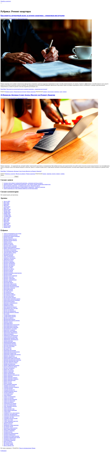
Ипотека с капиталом (9, 278)
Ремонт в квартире (8, 372)
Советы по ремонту (9, 402)
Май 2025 (6, 205)
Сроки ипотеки (8, 407)
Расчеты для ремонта (9, 368)
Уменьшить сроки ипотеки (10, 428)
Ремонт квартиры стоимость (11, 379)
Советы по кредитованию (10, 399)
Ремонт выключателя (9, 373)
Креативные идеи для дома (11, 308)
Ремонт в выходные (9, 370)
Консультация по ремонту (10, 307)
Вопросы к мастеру (10, 173)
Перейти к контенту (6, 1)
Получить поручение (9, 346)
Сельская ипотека (8, 388)
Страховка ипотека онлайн (11, 418)
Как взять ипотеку (8, 290)
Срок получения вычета (10, 404)
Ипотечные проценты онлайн (11, 286)
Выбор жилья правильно (10, 247)
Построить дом (7, 349)
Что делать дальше (8, 444)
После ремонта (7, 347)
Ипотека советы (8, 281)
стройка (62, 173)
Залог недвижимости (9, 256)
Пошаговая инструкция (20, 91)
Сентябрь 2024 (7, 216)
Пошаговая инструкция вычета (12, 351)
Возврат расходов (8, 243)
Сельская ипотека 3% (9, 389)
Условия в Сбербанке (9, 430)
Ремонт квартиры (31, 91)
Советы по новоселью (9, 400)
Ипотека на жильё (8, 270)
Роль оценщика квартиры (10, 384)
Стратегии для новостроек (10, 414)
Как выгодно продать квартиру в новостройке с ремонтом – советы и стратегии (24, 187)
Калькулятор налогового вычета (12, 298)
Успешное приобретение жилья (12, 437)
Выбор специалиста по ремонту (12, 248)
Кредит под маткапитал (10, 311)
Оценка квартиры (8, 341)
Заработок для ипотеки (9, 258)
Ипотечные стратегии (9, 288)
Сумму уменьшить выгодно (11, 421)
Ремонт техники (8, 383)
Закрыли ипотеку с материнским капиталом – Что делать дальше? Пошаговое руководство (27, 184)
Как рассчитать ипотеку (10, 297)
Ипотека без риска (8, 260)
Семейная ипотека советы (10, 391)
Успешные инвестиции (10, 438)
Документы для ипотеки (10, 249)
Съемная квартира (8, 422)
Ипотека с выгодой (9, 277)
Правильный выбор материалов (12, 358)
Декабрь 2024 (7, 212)
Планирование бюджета (10, 343)
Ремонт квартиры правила (10, 377)
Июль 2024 (6, 219)
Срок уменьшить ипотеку (10, 406)
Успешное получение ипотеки (11, 436)
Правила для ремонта (9, 355)
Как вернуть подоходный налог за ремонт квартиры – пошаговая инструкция (32, 15)
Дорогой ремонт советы (10, 252)
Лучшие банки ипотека (10, 315)
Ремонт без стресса (8, 369)
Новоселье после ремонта (10, 331)
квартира (56, 91)
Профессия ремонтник (9, 364)
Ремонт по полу (8, 381)
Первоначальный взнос (10, 342)
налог (61, 91)
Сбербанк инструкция (9, 385)
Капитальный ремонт (9, 301)
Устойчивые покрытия (9, 440)
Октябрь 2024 (7, 215)
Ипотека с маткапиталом (10, 279)
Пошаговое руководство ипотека (12, 354)
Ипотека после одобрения (10, 275)
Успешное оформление (9, 434)
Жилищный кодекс (8, 254)
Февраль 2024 (7, 225)
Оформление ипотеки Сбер (11, 338)
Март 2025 (6, 208)
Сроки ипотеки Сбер (9, 408)
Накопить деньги (8, 322)
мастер (54, 173)
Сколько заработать (9, 392)
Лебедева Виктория (22, 18)
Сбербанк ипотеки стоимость (11, 387)
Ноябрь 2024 (7, 213)
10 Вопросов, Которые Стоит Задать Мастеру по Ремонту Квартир (28, 95)
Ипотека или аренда (9, 269)
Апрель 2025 (7, 206)
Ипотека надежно (8, 271)
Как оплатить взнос (9, 293)
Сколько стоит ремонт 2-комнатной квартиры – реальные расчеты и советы (23, 183)
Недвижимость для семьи (10, 328)
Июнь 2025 (6, 204)
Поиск (2, 175)
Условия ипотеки (8, 432)
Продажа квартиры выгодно (11, 361)
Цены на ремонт (8, 441)
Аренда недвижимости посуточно (12, 233)
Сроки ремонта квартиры (10, 410)
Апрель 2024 (7, 223)
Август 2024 (7, 217)
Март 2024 (6, 224)
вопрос (44, 173)
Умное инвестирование (10, 429)
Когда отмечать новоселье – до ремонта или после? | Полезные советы (22, 185)
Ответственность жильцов (10, 336)
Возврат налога (9, 91)
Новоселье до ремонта (9, 330)
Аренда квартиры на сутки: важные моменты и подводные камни (21, 188)
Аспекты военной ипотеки (11, 235)
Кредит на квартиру (9, 309)
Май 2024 (6, 221)
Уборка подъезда (8, 423)
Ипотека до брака (8, 267)
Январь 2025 (7, 210)
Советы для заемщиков (9, 396)
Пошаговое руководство (10, 353)
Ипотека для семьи (8, 266)
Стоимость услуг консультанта (11, 413)
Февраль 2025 (7, 209)
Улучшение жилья (8, 426)
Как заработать (7, 292)
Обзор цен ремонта (9, 334)
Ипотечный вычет (8, 289)
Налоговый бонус (8, 323)
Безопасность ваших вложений (12, 236)
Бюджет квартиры (8, 237)
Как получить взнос (9, 296)
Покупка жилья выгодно (10, 345)
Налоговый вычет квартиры (11, 327)
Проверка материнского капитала (12, 360)
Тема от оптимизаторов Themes (27, 448)
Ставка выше (7, 411)
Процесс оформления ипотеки (11, 365)
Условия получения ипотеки (11, 433)
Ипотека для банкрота (9, 263)
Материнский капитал (9, 319)
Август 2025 (7, 201)
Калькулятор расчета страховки (12, 300)
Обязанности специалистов (11, 335)
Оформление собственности (11, 339)
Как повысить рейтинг (9, 294)
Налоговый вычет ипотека (10, 326)
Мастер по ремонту (21, 173)
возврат (45, 91)
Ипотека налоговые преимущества (13, 273)
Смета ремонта (7, 395)
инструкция (50, 91)
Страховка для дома (9, 417)
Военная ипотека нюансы (10, 240)
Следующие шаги (8, 394)
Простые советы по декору (10, 362)
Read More (24, 89)
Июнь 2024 (6, 220)
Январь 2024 (7, 227)
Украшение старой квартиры (11, 425)
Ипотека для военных (9, 264)
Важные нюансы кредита (10, 239)
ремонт (65, 91)
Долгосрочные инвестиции (11, 251)
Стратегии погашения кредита (11, 415)
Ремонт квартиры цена (9, 380)
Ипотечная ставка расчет (10, 283)
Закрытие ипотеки (8, 255)
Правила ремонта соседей (10, 357)
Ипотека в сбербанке (9, 262)
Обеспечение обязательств (10, 332)
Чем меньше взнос (8, 442)
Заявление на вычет (9, 259)
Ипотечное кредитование (10, 285)
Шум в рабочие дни (9, 445)
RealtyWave (3, 5)
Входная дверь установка (10, 245)
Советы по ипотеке (9, 398)
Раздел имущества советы (10, 366)
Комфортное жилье (9, 305)
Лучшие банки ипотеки (10, 316)
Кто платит (6, 313)
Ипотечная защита (8, 282)
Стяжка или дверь (8, 419)
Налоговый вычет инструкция (11, 324)
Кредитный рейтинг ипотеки (11, 312)
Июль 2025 (6, 202)
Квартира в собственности (10, 302)
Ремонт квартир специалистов (11, 375)
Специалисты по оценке (10, 403)
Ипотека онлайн (8, 274)
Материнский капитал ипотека (12, 320)
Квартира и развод (8, 304)
